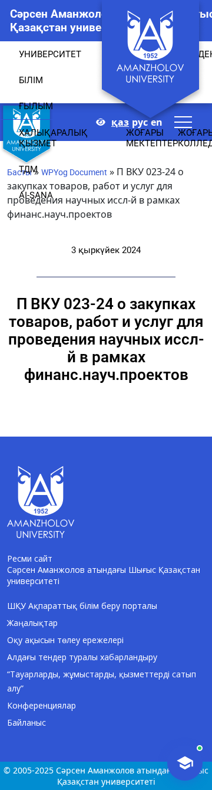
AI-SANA (36, 195)
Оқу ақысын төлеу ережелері (65, 639)
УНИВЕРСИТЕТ (50, 54)
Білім (31, 80)
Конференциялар (41, 705)
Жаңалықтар (32, 622)
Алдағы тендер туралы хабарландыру (82, 657)
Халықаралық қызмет (53, 138)
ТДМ (28, 169)
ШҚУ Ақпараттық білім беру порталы (82, 605)
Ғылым (36, 106)
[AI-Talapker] (185, 763)
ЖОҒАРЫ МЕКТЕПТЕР (152, 138)
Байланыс (26, 722)
